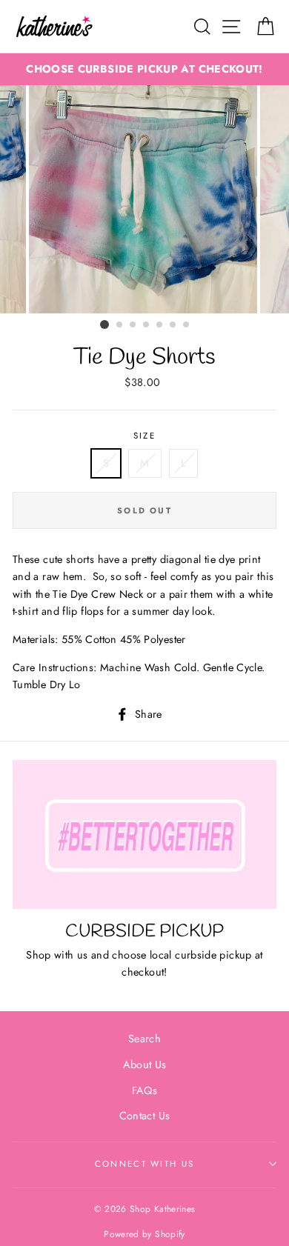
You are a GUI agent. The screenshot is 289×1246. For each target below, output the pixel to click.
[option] (144, 69)
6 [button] (173, 325)
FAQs (144, 1090)
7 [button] (186, 325)
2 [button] (120, 325)
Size (144, 436)
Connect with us (145, 1164)
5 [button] (160, 325)
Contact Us (144, 1115)
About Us (145, 1064)
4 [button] (146, 325)
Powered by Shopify (144, 1233)
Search (144, 1038)
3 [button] (133, 325)
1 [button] (104, 324)
